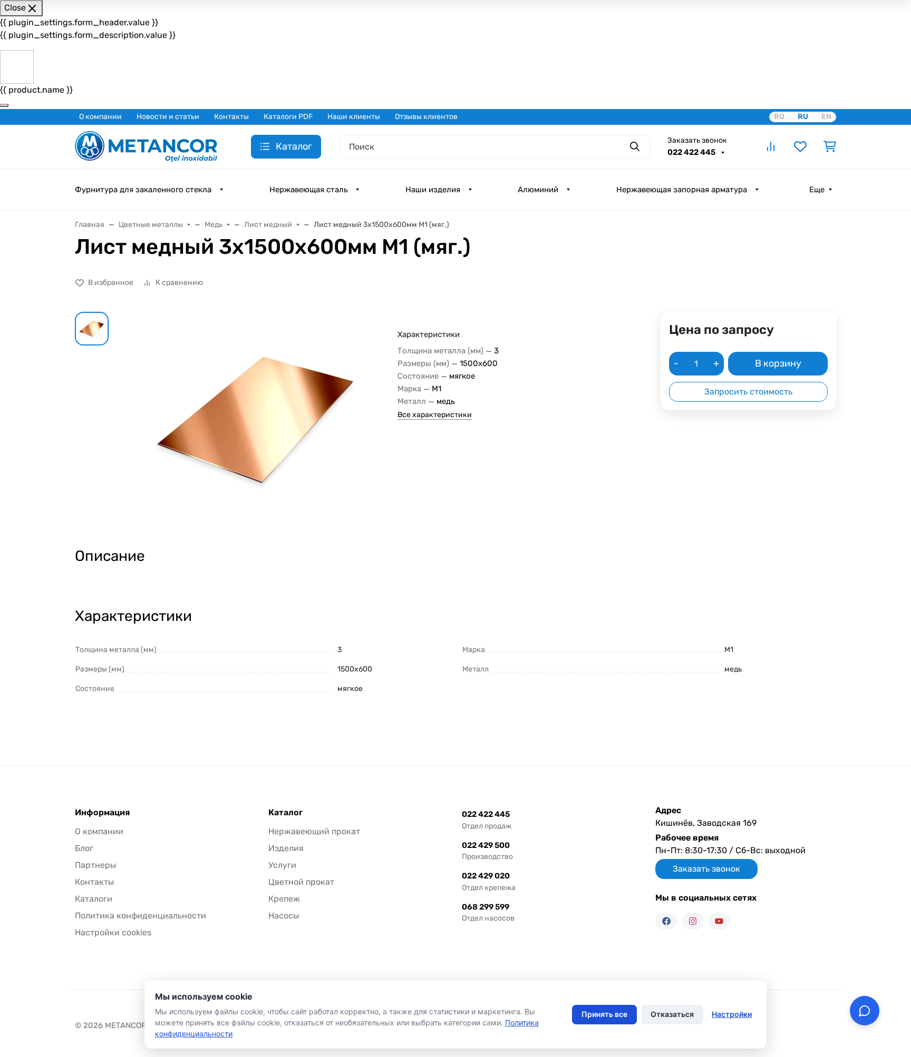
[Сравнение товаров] (770, 146)
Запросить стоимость (748, 392)
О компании (100, 116)
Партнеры (95, 865)
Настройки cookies (113, 932)
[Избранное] (800, 146)
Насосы (283, 916)
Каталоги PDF (288, 116)
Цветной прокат (301, 882)
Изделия (286, 848)
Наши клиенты (353, 116)
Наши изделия (432, 189)
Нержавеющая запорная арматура (681, 189)
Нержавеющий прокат (314, 831)
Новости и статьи (168, 116)
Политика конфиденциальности (140, 916)
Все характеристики (435, 414)
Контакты (231, 116)
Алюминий (538, 189)
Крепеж (284, 899)
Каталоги (93, 899)
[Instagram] (693, 921)
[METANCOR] (146, 146)
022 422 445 (692, 152)
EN (826, 116)
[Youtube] (719, 921)
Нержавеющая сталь (308, 189)
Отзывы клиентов (426, 116)
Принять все (604, 1014)
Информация (102, 812)
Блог (84, 848)
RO (779, 116)
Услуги (282, 865)
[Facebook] (666, 921)
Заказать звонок (697, 140)
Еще (817, 189)
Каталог (285, 812)
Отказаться (672, 1014)
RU (803, 116)
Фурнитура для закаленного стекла (143, 189)
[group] (255, 420)
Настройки (732, 1014)
